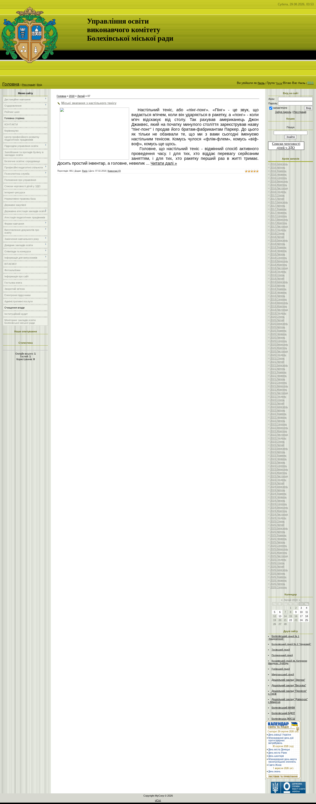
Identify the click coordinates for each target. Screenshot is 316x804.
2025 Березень (279, 528)
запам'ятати (280, 107)
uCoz (158, 800)
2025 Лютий (277, 524)
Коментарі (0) (114, 171)
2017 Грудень (278, 230)
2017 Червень (278, 212)
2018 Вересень (279, 261)
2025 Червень (278, 538)
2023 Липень (277, 462)
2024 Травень (278, 493)
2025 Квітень (277, 531)
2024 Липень (277, 500)
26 (274, 624)
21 (285, 620)
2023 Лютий (277, 445)
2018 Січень (277, 233)
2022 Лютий (277, 403)
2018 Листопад (279, 268)
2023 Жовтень (278, 472)
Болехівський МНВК (283, 707)
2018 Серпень (278, 257)
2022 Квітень (277, 410)
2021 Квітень (277, 368)
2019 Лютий (277, 278)
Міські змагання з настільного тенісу (88, 103)
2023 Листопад (279, 476)
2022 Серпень (278, 424)
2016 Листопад (279, 188)
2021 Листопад (279, 393)
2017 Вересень (279, 219)
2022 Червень (278, 417)
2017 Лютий (277, 198)
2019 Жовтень (278, 306)
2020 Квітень (277, 327)
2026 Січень (277, 563)
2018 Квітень (277, 243)
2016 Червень (278, 174)
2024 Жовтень (278, 511)
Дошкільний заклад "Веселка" (289, 685)
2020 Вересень (279, 344)
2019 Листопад (279, 309)
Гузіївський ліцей (281, 669)
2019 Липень (277, 295)
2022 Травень (278, 413)
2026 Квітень (277, 573)
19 (274, 620)
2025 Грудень (278, 559)
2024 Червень (278, 497)
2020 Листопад (279, 351)
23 (295, 620)
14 (285, 616)
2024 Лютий (277, 483)
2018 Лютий (277, 236)
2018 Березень (279, 240)
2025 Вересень (279, 549)
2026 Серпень (278, 587)
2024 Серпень (278, 504)
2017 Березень (279, 202)
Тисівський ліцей (281, 649)
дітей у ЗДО (286, 147)
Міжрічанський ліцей (283, 674)
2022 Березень (279, 406)
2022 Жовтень (278, 431)
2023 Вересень (279, 469)
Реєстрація (28, 84)
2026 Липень (277, 583)
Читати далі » (164, 163)
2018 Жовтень (278, 264)
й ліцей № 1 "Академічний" (283, 637)
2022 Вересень (279, 427)
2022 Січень (277, 400)
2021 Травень (278, 372)
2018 (71, 96)
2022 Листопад (279, 434)
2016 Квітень (277, 167)
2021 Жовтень (278, 389)
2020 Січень (277, 316)
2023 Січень (277, 441)
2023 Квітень (277, 452)
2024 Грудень (278, 517)
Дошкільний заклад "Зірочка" (288, 679)
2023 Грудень (278, 479)
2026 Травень (278, 576)
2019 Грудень (278, 313)
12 (274, 616)
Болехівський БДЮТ (283, 713)
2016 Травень (278, 171)
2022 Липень (277, 420)
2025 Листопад (279, 556)
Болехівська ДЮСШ (283, 718)
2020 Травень (278, 330)
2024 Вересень (279, 507)
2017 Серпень (278, 216)
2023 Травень (278, 455)
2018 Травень (278, 247)
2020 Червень (278, 334)
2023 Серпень (278, 465)
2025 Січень (277, 521)
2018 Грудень (278, 271)
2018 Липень (277, 254)
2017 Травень (278, 209)
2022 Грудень (278, 438)
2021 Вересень (279, 386)
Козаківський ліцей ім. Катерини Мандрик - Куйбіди (287, 662)
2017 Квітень (277, 205)
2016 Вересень (279, 181)
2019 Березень (279, 282)
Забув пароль (283, 112)
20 (280, 620)
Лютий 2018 (290, 600)
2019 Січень (277, 275)
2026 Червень (278, 580)
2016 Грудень (278, 191)
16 (295, 616)
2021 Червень (278, 375)
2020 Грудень (278, 354)
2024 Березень (279, 486)
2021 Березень (279, 365)
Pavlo (84, 171)
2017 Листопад (279, 226)
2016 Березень (279, 164)
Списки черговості (286, 143)
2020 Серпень (278, 341)
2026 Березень (279, 570)
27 (280, 624)
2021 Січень (277, 358)
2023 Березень (279, 448)
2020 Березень (279, 323)
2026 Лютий (277, 566)
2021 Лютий (277, 361)
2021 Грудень (278, 396)
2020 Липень (277, 337)
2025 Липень (277, 542)
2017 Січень (277, 195)
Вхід (39, 84)
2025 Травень (278, 535)
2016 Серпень (278, 177)
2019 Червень (278, 292)
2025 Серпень (278, 545)
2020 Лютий (277, 320)
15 (290, 616)
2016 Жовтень (278, 184)
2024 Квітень (277, 490)
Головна (10, 84)
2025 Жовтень (278, 552)
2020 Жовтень (278, 347)
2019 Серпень (278, 299)
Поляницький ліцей (282, 655)
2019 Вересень (279, 302)
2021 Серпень (278, 382)
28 (285, 624)
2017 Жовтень (278, 223)
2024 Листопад (279, 514)
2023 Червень (278, 459)
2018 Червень (278, 250)
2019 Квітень (277, 285)
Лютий (81, 96)
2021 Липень (277, 379)
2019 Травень (278, 289)
